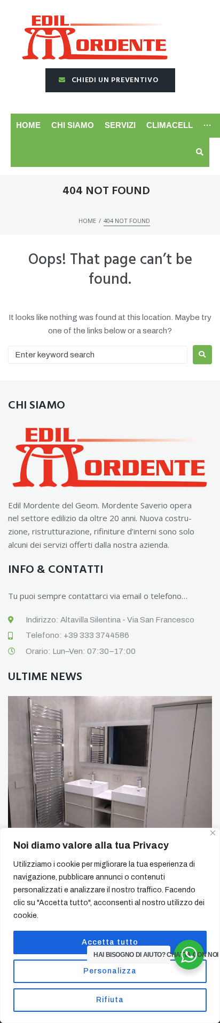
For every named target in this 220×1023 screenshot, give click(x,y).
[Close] (212, 832)
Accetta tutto (110, 942)
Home (87, 221)
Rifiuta (110, 1000)
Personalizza (110, 971)
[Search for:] (97, 355)
